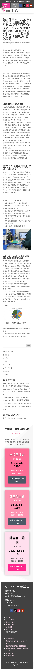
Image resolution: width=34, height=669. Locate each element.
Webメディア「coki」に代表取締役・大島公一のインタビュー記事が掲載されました (16, 391)
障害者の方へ (6, 5)
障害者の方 (10, 653)
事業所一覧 (10, 655)
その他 (5, 358)
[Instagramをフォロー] (27, 5)
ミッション (10, 620)
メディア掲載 (7, 368)
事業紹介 (6, 371)
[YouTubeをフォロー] (31, 5)
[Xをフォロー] (24, 5)
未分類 (5, 374)
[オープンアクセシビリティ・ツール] (3, 7)
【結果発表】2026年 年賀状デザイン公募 (17, 403)
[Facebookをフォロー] (20, 5)
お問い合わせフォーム (17, 480)
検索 (28, 346)
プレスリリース (8, 365)
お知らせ (6, 355)
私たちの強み (10, 622)
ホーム (8, 617)
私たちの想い (10, 624)
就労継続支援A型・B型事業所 (16, 646)
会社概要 (9, 627)
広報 (8, 43)
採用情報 (9, 629)
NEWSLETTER (26, 43)
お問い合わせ (15, 5)
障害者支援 (10, 638)
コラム (5, 361)
